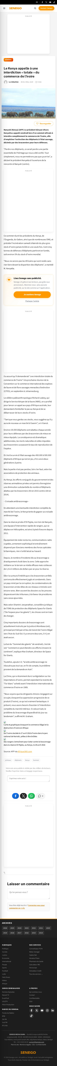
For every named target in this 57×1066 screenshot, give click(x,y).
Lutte (4, 974)
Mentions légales (25, 1045)
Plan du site (15, 1045)
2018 (12, 933)
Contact (32, 995)
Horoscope (33, 967)
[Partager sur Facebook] (15, 796)
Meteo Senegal (34, 952)
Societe (4, 952)
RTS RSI (5, 1025)
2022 (34, 928)
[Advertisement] (28, 34)
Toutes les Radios (8, 1013)
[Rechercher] (35, 8)
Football (5, 971)
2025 (12, 928)
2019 (5, 933)
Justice (4, 955)
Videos (4, 980)
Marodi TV (5, 995)
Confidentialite (34, 998)
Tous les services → (36, 974)
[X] (37, 1010)
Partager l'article (32, 301)
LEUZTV (5, 1001)
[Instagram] (47, 1010)
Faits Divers (6, 977)
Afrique (4, 983)
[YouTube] (50, 2)
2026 (5, 928)
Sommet (36, 760)
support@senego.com (36, 1042)
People (4, 964)
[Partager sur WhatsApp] (31, 796)
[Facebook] (42, 2)
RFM (3, 1016)
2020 (48, 928)
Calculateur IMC (34, 964)
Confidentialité (41, 1045)
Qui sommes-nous (35, 992)
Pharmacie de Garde (36, 961)
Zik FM (4, 1019)
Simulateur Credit (35, 971)
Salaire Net (33, 955)
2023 (26, 928)
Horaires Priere (34, 958)
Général (8, 60)
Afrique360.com (25, 751)
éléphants (18, 760)
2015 (34, 933)
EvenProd (5, 998)
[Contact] (37, 2)
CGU (30, 1001)
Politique (5, 948)
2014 (41, 933)
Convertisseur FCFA (36, 948)
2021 (41, 928)
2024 (19, 928)
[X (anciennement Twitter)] (46, 2)
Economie (5, 958)
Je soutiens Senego (32, 294)
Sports (4, 967)
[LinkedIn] (53, 1010)
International (6, 961)
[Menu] (4, 8)
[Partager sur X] (23, 796)
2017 (19, 933)
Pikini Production (8, 1004)
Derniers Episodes (8, 992)
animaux (8, 760)
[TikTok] (54, 2)
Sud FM (4, 1022)
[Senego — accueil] (16, 8)
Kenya (27, 760)
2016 (26, 933)
